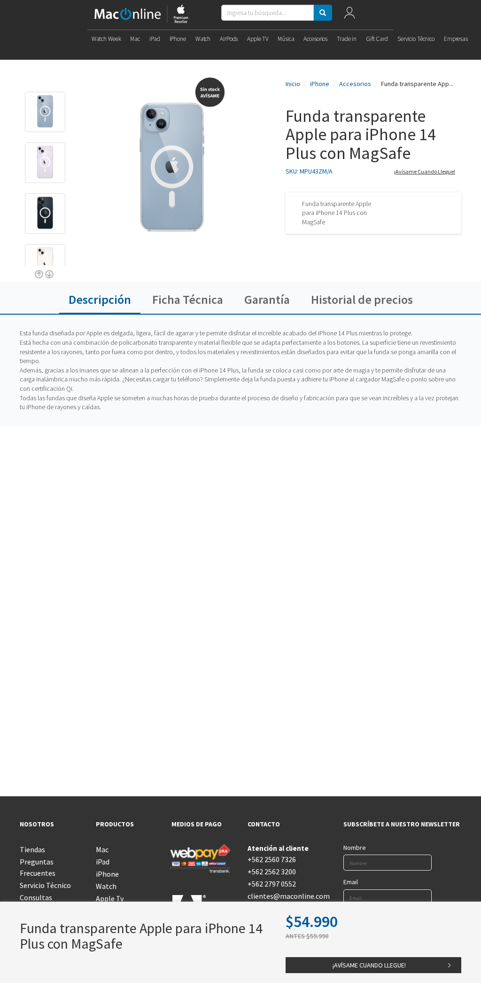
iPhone (178, 39)
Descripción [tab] (100, 299)
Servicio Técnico (415, 39)
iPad (154, 39)
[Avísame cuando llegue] (26, 77)
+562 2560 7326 (272, 859)
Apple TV (257, 39)
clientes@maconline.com (279, 896)
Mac (135, 39)
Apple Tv (110, 898)
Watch (202, 39)
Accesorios (315, 39)
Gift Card (377, 39)
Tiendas (32, 849)
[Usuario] (349, 15)
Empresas (456, 39)
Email (350, 882)
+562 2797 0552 (272, 883)
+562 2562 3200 (272, 871)
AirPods (229, 39)
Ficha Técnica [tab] (187, 299)
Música (286, 39)
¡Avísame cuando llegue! (424, 171)
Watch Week (106, 39)
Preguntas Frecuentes (37, 867)
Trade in (347, 39)
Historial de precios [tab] (362, 299)
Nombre (354, 847)
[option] (45, 116)
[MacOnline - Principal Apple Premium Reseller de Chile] (141, 15)
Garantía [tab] (267, 299)
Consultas (36, 897)
